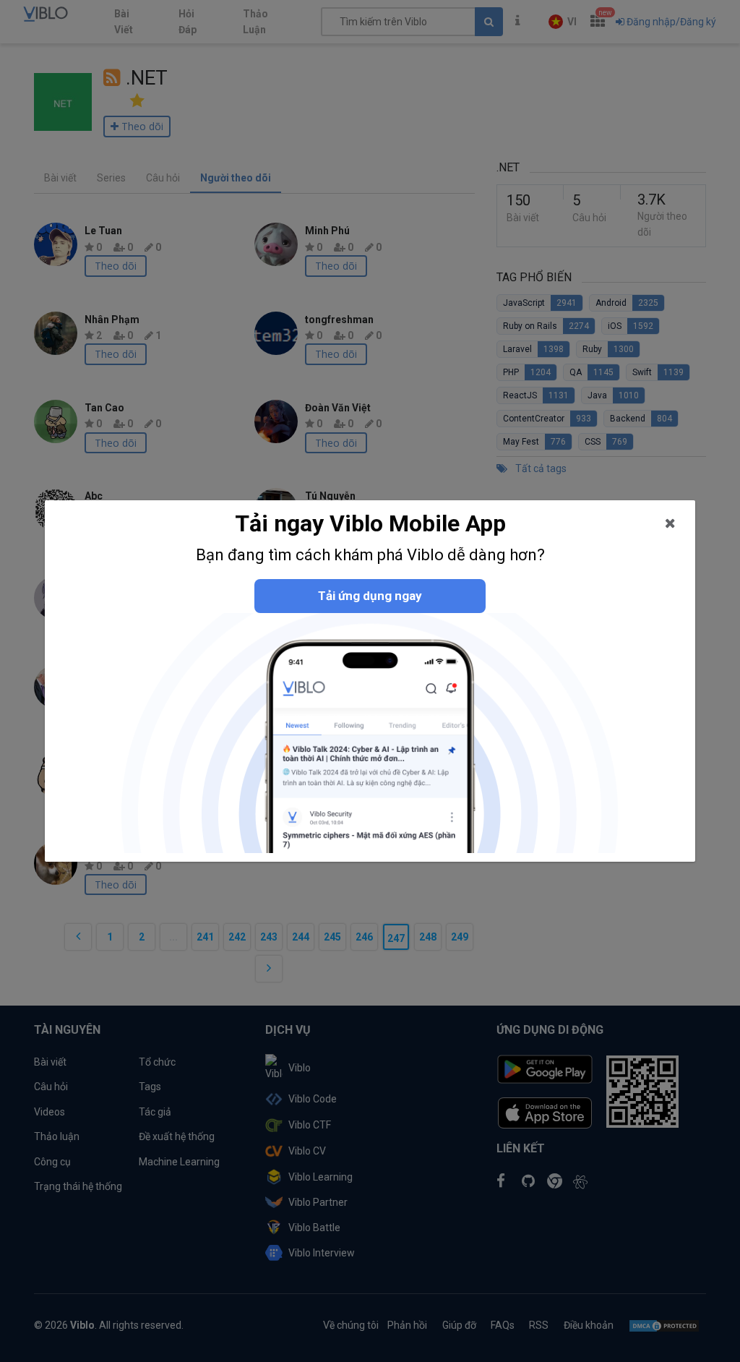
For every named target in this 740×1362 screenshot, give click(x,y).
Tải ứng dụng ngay (370, 595)
